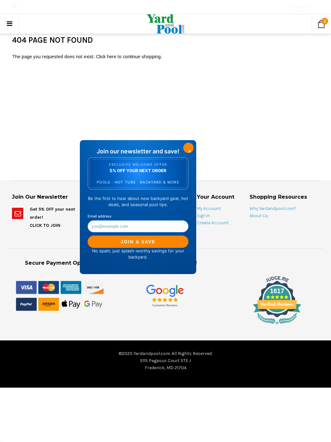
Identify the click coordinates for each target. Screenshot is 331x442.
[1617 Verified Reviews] (165, 325)
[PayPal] (26, 303)
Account (299, 7)
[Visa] (26, 287)
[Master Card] (48, 287)
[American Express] (70, 287)
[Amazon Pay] (48, 303)
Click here (107, 56)
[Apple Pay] (70, 303)
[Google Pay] (93, 303)
